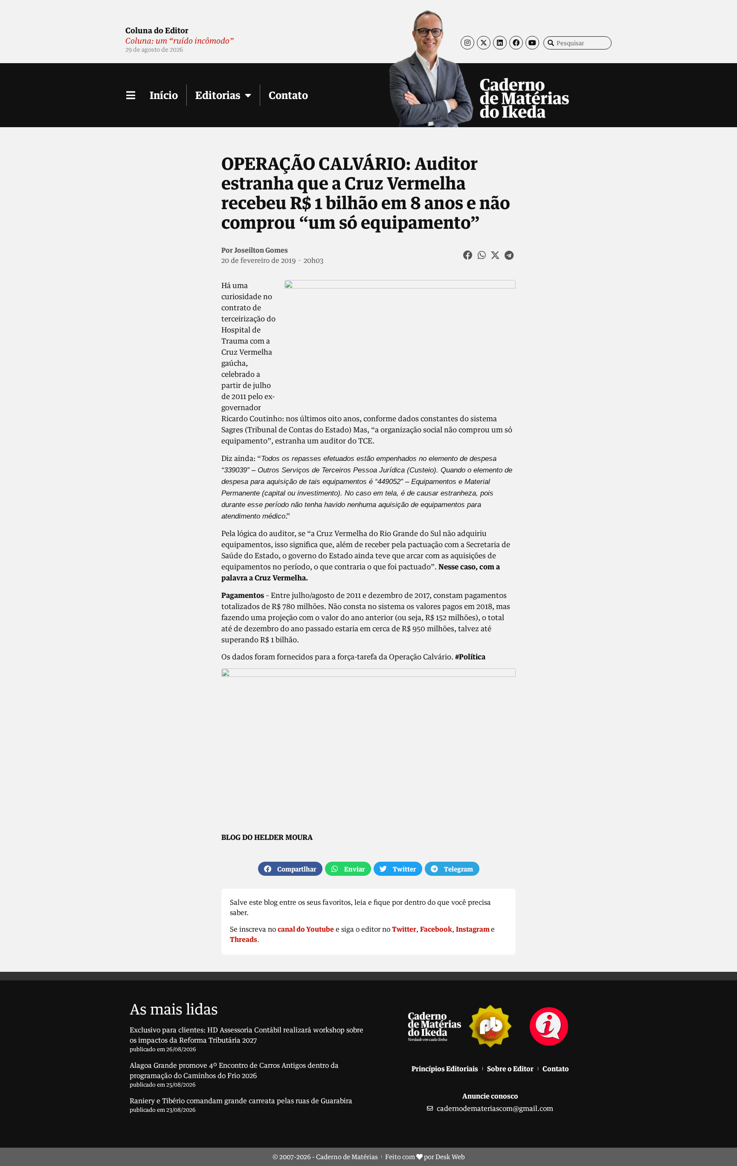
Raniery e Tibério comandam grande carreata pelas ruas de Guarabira (241, 1100)
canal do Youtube (306, 929)
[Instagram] (467, 43)
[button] (468, 255)
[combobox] (577, 43)
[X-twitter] (483, 43)
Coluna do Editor (157, 30)
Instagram (473, 929)
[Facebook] (516, 43)
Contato (288, 95)
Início (164, 95)
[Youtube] (532, 43)
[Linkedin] (500, 43)
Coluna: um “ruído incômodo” (179, 40)
